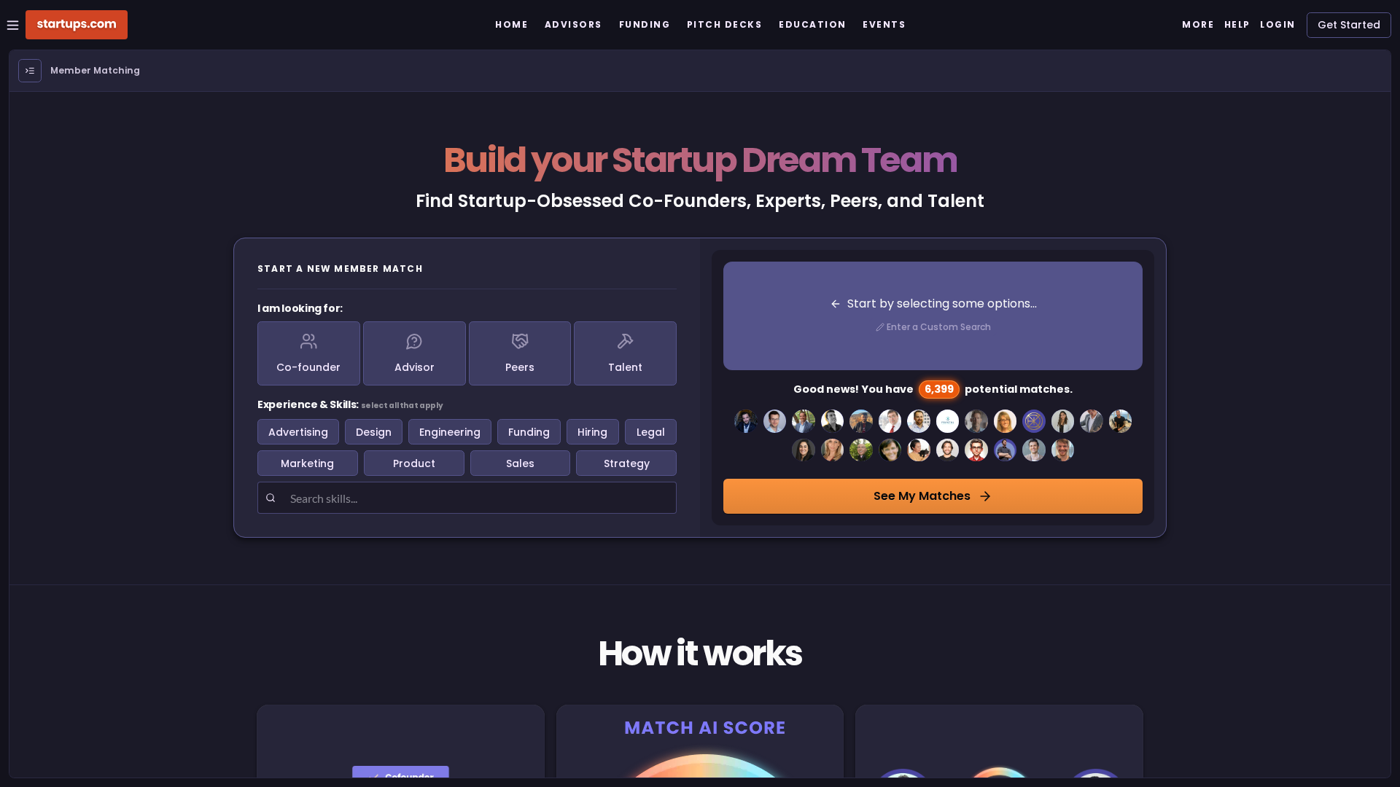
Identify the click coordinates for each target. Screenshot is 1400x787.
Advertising (298, 432)
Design (374, 432)
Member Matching (95, 70)
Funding (529, 432)
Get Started (1349, 24)
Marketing (307, 463)
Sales (520, 463)
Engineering (450, 432)
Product (414, 463)
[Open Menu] (30, 70)
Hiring (592, 432)
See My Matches (922, 496)
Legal (651, 432)
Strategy (627, 463)
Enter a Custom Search (939, 327)
